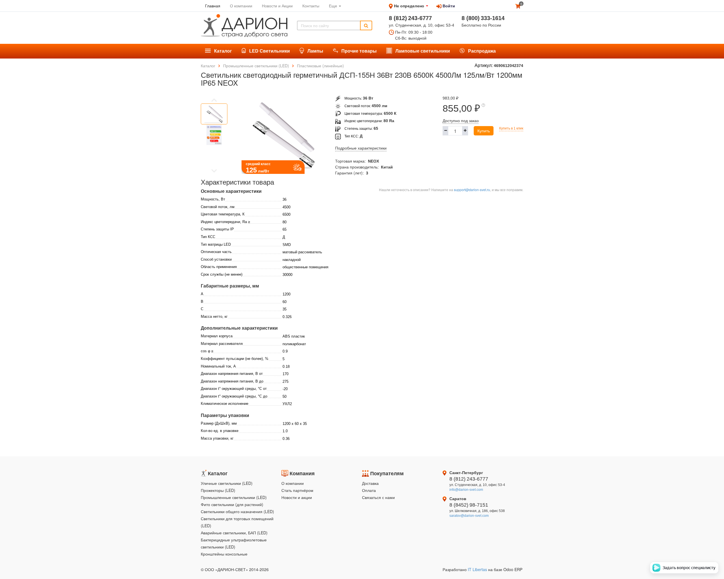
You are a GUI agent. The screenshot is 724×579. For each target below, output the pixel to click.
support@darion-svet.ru (472, 189)
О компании (292, 483)
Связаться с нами (378, 497)
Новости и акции (296, 497)
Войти (448, 5)
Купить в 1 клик (511, 128)
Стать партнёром (297, 490)
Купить (483, 130)
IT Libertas (478, 569)
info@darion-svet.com (466, 490)
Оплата (369, 490)
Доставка (370, 483)
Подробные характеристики (361, 148)
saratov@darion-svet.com (469, 516)
